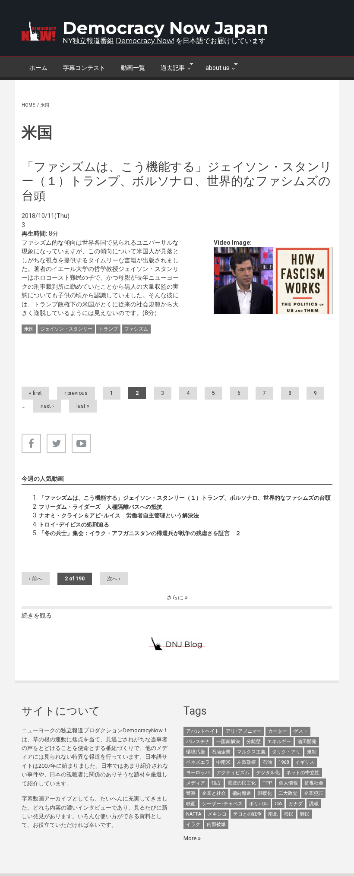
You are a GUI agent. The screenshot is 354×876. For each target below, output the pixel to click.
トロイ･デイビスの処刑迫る (74, 524)
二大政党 (287, 793)
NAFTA (193, 814)
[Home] (39, 31)
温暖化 (265, 793)
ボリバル (258, 804)
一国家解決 (228, 741)
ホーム (38, 67)
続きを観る (37, 615)
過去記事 (169, 67)
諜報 (314, 804)
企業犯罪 (313, 793)
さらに (176, 597)
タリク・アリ (286, 752)
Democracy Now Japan (166, 27)
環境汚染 (195, 752)
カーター (277, 731)
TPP (267, 783)
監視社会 (313, 783)
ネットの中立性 (302, 772)
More (190, 838)
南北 (273, 814)
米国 (29, 329)
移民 (289, 814)
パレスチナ (198, 741)
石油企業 (221, 752)
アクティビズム (233, 772)
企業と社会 (214, 793)
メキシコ (217, 814)
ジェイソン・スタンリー (66, 329)
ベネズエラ (198, 762)
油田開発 (306, 741)
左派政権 (246, 762)
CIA (278, 804)
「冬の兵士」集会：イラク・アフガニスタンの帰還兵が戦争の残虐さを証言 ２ (140, 533)
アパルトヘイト (202, 731)
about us (213, 67)
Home (28, 105)
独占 (216, 783)
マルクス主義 (251, 752)
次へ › (113, 579)
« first (35, 393)
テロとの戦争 (247, 814)
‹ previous (76, 393)
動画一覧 (133, 67)
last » (82, 406)
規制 (311, 752)
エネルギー (279, 741)
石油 (267, 762)
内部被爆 (216, 824)
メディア (195, 783)
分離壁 (254, 741)
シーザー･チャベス (222, 804)
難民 (305, 814)
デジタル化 (268, 772)
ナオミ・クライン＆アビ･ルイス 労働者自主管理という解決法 (119, 515)
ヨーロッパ (198, 772)
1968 (283, 762)
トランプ (108, 329)
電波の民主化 (242, 783)
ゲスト (301, 731)
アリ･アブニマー (244, 731)
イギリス (304, 762)
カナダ (295, 804)
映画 (191, 804)
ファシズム (136, 329)
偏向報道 (241, 793)
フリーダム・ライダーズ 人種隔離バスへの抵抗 (100, 507)
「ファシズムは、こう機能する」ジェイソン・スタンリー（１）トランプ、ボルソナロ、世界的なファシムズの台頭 (185, 498)
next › (47, 406)
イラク (193, 824)
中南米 (223, 762)
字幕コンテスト (84, 67)
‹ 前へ (35, 579)
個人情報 (288, 783)
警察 (191, 793)
